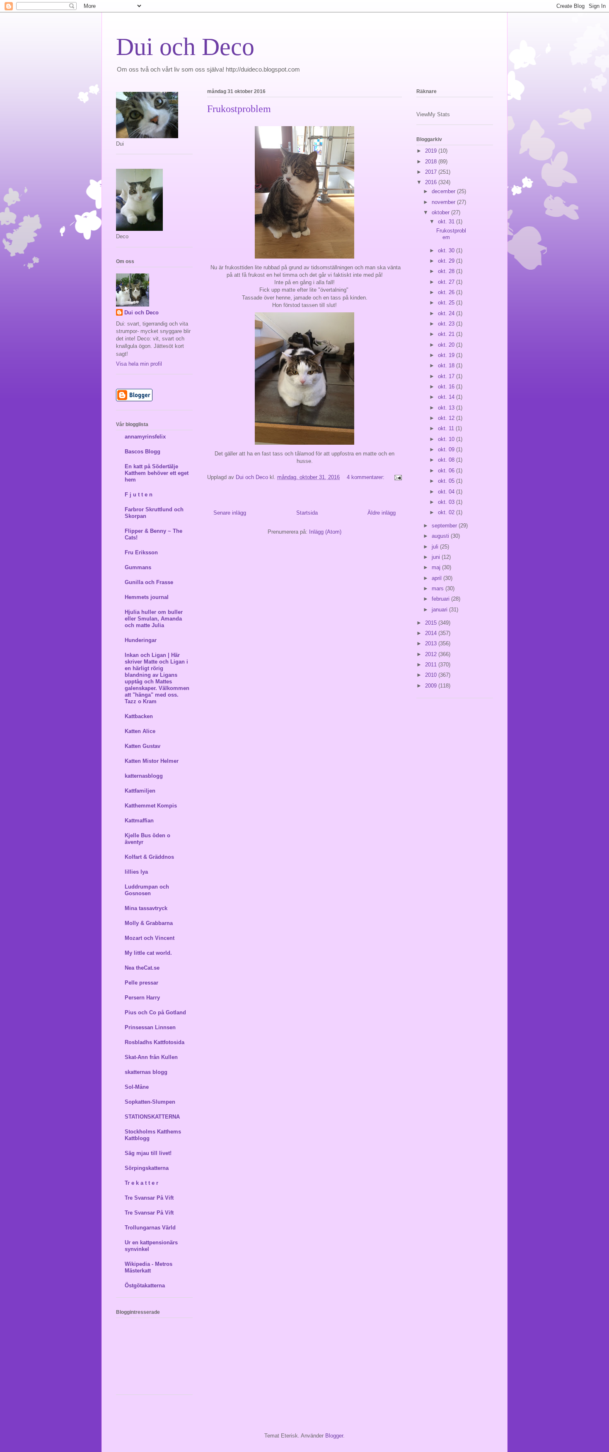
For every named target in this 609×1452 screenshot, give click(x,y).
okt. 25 (447, 303)
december (444, 191)
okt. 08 (447, 460)
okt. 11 (447, 428)
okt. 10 (447, 439)
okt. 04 (447, 492)
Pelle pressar (141, 983)
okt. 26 (447, 292)
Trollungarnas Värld (150, 1227)
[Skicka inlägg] (397, 477)
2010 (431, 675)
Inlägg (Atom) (325, 532)
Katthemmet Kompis (151, 806)
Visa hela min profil (139, 364)
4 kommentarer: (366, 477)
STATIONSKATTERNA (152, 1117)
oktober (441, 212)
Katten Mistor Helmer (152, 761)
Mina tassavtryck (146, 908)
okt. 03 (447, 502)
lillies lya (136, 872)
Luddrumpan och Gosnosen (147, 890)
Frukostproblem (239, 108)
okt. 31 (447, 221)
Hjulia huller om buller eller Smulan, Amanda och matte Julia (154, 618)
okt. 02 (447, 512)
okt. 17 (447, 376)
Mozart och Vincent (149, 938)
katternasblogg (144, 776)
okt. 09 (447, 449)
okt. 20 (447, 345)
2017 (431, 172)
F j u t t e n (138, 494)
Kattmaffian (139, 820)
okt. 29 (447, 261)
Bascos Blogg (142, 451)
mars (438, 588)
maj (437, 567)
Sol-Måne (137, 1087)
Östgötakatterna (145, 1285)
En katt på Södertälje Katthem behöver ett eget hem (156, 473)
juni (437, 557)
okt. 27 (447, 282)
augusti (441, 536)
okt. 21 (447, 334)
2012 (431, 654)
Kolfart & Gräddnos (149, 857)
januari (440, 609)
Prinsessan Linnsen (150, 1027)
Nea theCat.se (142, 968)
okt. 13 (447, 408)
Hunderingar (141, 640)
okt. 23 (447, 324)
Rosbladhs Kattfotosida (154, 1042)
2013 (431, 643)
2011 (431, 664)
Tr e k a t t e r (141, 1183)
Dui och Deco (185, 46)
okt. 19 (447, 355)
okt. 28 (447, 271)
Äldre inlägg (381, 513)
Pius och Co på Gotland (155, 1012)
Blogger (334, 1436)
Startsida (307, 513)
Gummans (138, 567)
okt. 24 (447, 313)
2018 (431, 161)
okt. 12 (447, 418)
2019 (431, 151)
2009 (431, 686)
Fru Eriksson (141, 552)
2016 (431, 182)
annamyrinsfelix (145, 437)
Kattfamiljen (140, 791)
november (444, 202)
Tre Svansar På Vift (149, 1198)
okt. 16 (447, 386)
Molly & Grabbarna (149, 923)
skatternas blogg (146, 1072)
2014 (431, 633)
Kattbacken (139, 716)
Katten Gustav (142, 746)
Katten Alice (140, 731)
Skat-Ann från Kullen (151, 1057)
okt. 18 (447, 365)
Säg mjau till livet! (148, 1153)
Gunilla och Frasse (149, 582)
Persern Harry (142, 997)
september (445, 525)
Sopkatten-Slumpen (150, 1102)
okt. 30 (447, 250)
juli (436, 547)
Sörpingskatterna (147, 1168)
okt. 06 (447, 470)
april (437, 578)
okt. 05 (447, 481)
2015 (431, 623)
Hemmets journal (147, 597)
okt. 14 (447, 397)
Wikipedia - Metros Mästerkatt (148, 1267)
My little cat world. (148, 953)
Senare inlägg (229, 513)
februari (441, 599)
